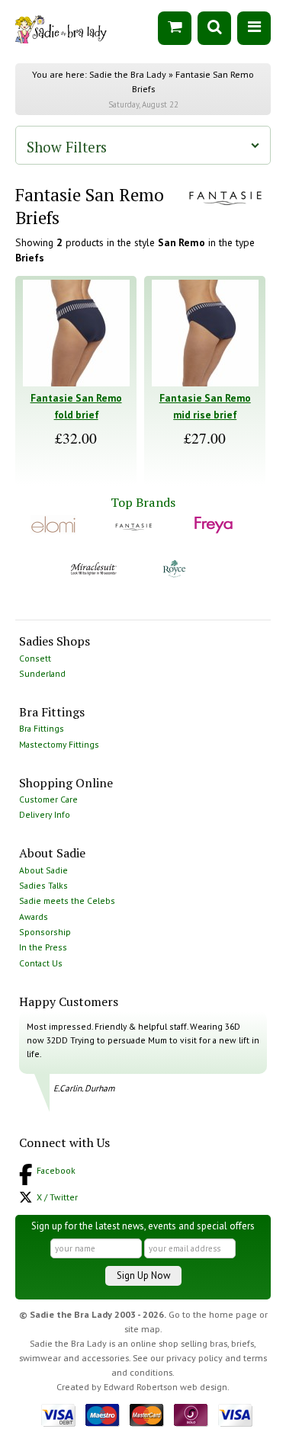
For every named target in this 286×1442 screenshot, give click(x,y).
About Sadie (43, 870)
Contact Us (41, 963)
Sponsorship (45, 931)
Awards (33, 916)
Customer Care (48, 799)
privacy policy (194, 1357)
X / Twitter (57, 1197)
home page (233, 1314)
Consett (35, 658)
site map (142, 1329)
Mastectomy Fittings (59, 744)
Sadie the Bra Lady (127, 74)
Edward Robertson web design (165, 1386)
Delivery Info (44, 814)
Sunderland (42, 673)
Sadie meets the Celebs (67, 900)
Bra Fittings (41, 728)
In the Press (43, 947)
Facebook (56, 1170)
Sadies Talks (43, 885)
